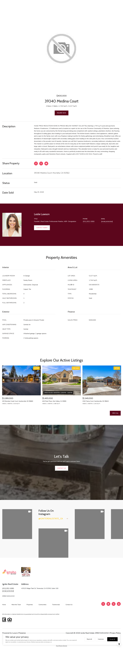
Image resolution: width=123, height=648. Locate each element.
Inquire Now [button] (61, 113)
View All (115, 413)
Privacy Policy (115, 633)
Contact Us (69, 605)
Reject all (89, 639)
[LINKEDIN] (114, 604)
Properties (30, 605)
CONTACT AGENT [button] (42, 228)
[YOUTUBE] (108, 604)
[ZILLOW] (119, 604)
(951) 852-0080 (88, 221)
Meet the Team (16, 605)
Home (4, 605)
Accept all (112, 639)
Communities (42, 605)
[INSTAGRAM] (103, 604)
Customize (101, 639)
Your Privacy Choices (61, 646)
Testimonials (56, 605)
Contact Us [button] (61, 468)
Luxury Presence (19, 633)
